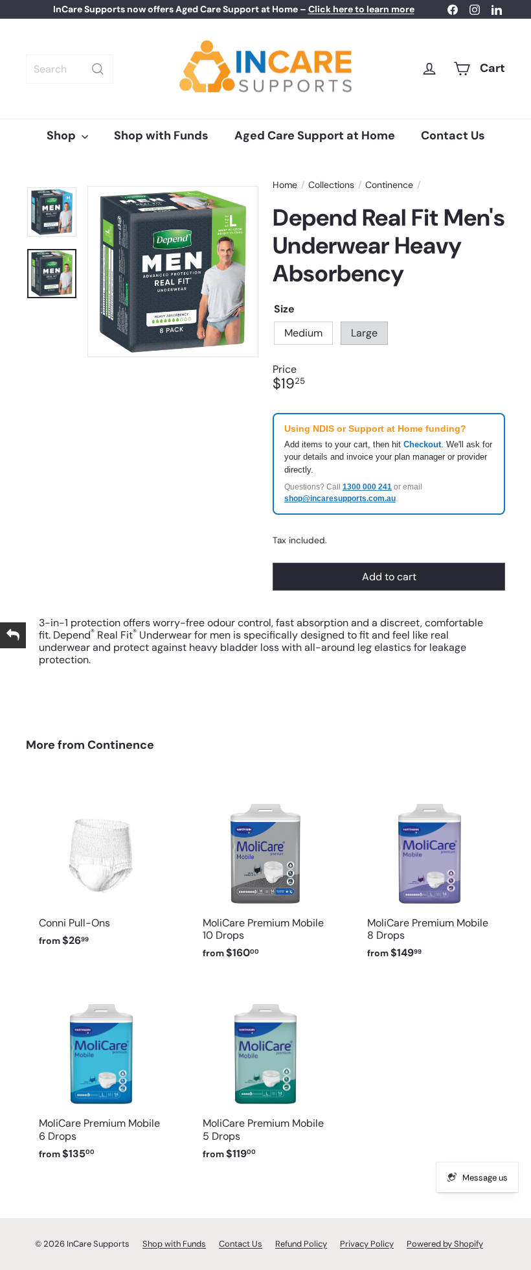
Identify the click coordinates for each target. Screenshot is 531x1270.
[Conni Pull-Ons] (101, 868)
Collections (331, 185)
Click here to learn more (361, 9)
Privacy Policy (367, 1243)
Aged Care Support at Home (314, 135)
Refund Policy (301, 1243)
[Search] (97, 69)
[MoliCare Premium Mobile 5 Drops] (265, 1076)
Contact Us (453, 135)
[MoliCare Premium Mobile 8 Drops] (429, 875)
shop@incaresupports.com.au (340, 498)
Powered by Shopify (445, 1243)
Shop (62, 135)
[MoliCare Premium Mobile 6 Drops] (101, 1076)
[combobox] (69, 69)
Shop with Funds (161, 135)
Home (285, 185)
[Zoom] (173, 272)
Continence (389, 185)
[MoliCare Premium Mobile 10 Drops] (265, 875)
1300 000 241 (367, 486)
